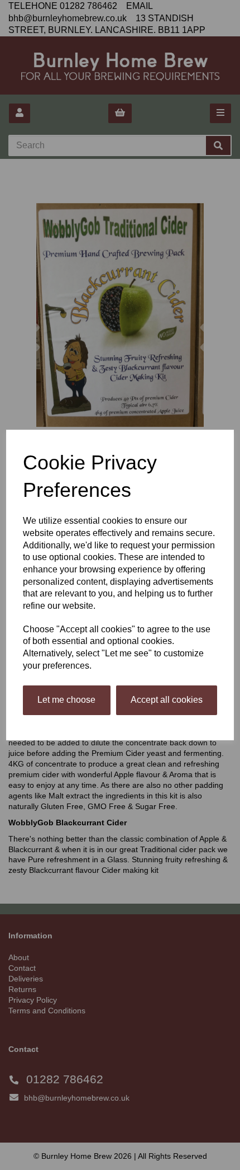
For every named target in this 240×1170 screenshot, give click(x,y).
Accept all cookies (167, 699)
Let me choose (66, 699)
